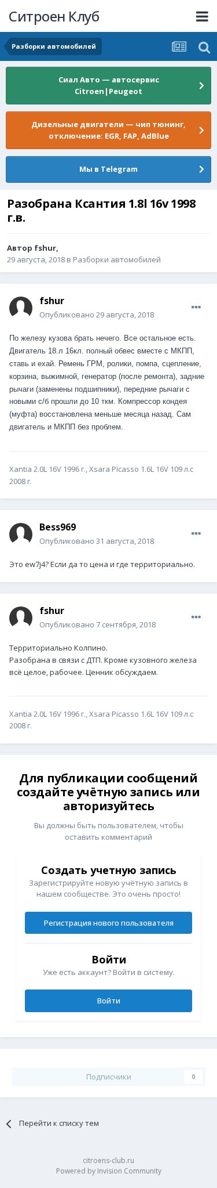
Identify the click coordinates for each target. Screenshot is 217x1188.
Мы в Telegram (108, 169)
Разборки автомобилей (117, 259)
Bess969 (57, 527)
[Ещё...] (196, 308)
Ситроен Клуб (54, 16)
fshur (45, 248)
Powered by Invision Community (108, 1171)
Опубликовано (96, 314)
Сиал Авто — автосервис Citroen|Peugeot (108, 85)
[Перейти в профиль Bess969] (20, 534)
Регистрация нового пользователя (109, 923)
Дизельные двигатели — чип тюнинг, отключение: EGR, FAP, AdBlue (108, 130)
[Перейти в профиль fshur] (20, 308)
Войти (108, 1000)
